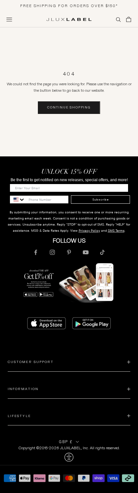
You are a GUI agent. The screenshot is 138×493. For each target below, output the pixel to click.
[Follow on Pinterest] (69, 252)
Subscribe (100, 199)
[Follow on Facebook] (35, 252)
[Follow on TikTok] (102, 252)
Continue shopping (69, 107)
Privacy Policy (89, 230)
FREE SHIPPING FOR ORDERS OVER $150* (69, 5)
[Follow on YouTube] (85, 252)
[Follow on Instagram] (52, 252)
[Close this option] (69, 457)
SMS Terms (116, 230)
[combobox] (17, 199)
